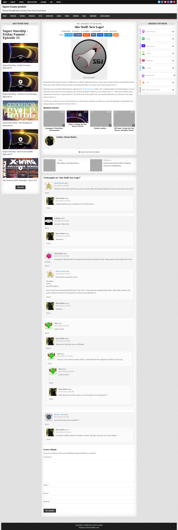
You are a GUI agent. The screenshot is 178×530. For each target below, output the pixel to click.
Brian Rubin (66, 31)
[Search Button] (174, 2)
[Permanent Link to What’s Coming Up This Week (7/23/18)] (77, 117)
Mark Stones (59, 183)
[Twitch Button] (168, 2)
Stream (21, 2)
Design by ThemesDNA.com (89, 527)
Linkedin (109, 35)
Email (46, 493)
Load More (20, 187)
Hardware (93, 16)
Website (46, 501)
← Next (59, 160)
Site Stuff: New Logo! (89, 27)
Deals (84, 16)
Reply (47, 193)
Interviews (49, 16)
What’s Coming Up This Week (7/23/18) (77, 125)
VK (94, 35)
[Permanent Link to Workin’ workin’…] (101, 119)
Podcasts (32, 16)
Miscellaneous (105, 16)
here (111, 92)
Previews (13, 16)
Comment (47, 457)
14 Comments (86, 31)
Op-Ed (40, 16)
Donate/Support (32, 2)
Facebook (78, 35)
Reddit (87, 35)
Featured (76, 16)
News (4, 16)
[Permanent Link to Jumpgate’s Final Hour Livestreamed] (54, 119)
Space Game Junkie (14, 6)
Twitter (69, 35)
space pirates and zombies (92, 152)
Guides (59, 16)
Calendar (43, 2)
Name (46, 485)
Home (78, 24)
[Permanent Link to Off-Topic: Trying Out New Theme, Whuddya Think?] (124, 119)
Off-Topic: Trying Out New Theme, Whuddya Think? (124, 129)
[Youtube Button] (165, 2)
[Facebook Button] (162, 2)
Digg (101, 35)
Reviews (22, 16)
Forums (58, 2)
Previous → (107, 160)
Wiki (51, 2)
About (5, 2)
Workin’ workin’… (101, 128)
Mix (117, 35)
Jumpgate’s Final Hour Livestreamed (54, 129)
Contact (13, 2)
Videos (67, 16)
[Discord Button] (171, 2)
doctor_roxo (59, 414)
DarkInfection (88, 89)
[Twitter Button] (159, 2)
